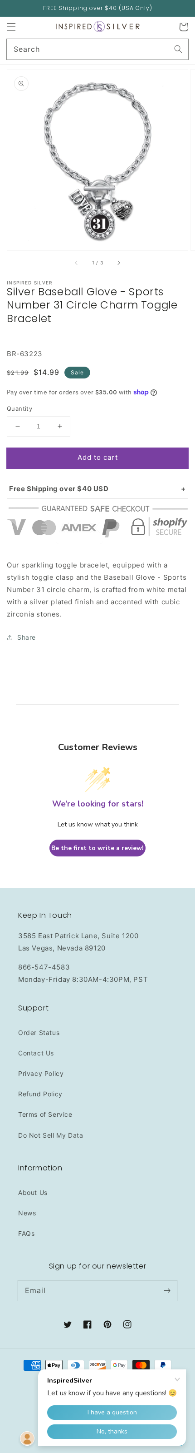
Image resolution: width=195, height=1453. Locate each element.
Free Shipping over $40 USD (59, 488)
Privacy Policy (40, 1073)
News (27, 1213)
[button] (11, 27)
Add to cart (98, 457)
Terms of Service (45, 1114)
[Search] (178, 49)
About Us (33, 1192)
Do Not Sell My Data (50, 1135)
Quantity (19, 408)
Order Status (38, 1032)
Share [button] (26, 637)
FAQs (26, 1233)
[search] (97, 49)
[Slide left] (77, 263)
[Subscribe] (167, 1290)
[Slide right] (118, 263)
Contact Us (36, 1053)
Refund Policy (40, 1094)
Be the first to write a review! (97, 848)
